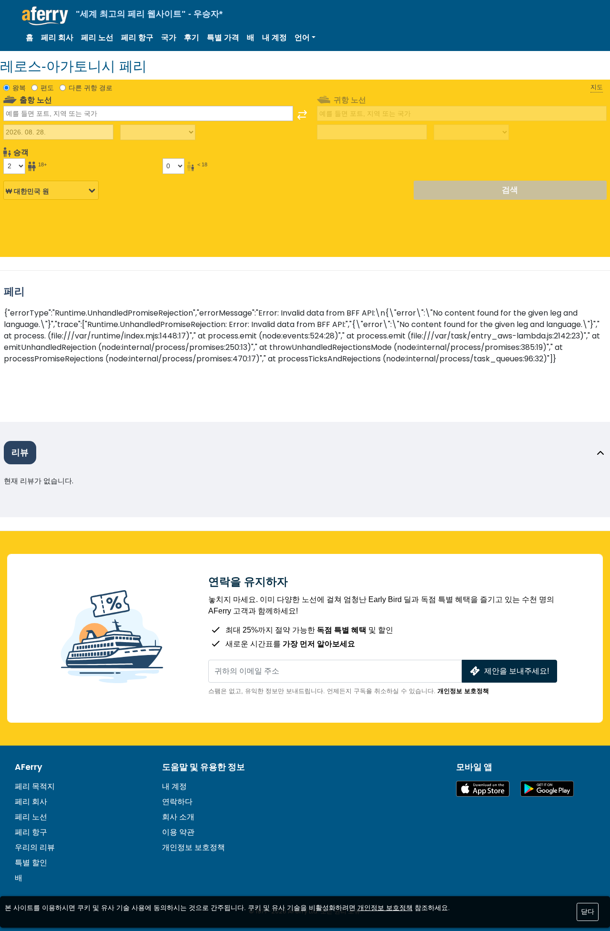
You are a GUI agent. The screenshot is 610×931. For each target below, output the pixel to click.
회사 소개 (178, 816)
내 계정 (274, 37)
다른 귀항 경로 (90, 88)
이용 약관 (178, 832)
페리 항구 (137, 37)
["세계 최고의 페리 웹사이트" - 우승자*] (45, 16)
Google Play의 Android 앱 (547, 789)
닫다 (587, 911)
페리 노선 (97, 37)
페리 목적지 (35, 786)
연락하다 (177, 801)
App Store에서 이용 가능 (482, 789)
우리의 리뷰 (35, 847)
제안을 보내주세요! (516, 671)
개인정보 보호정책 (463, 691)
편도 (47, 88)
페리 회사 (57, 37)
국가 (168, 37)
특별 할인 (31, 862)
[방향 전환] (302, 115)
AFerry (28, 767)
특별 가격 (223, 37)
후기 (191, 37)
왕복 (19, 88)
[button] (305, 37)
